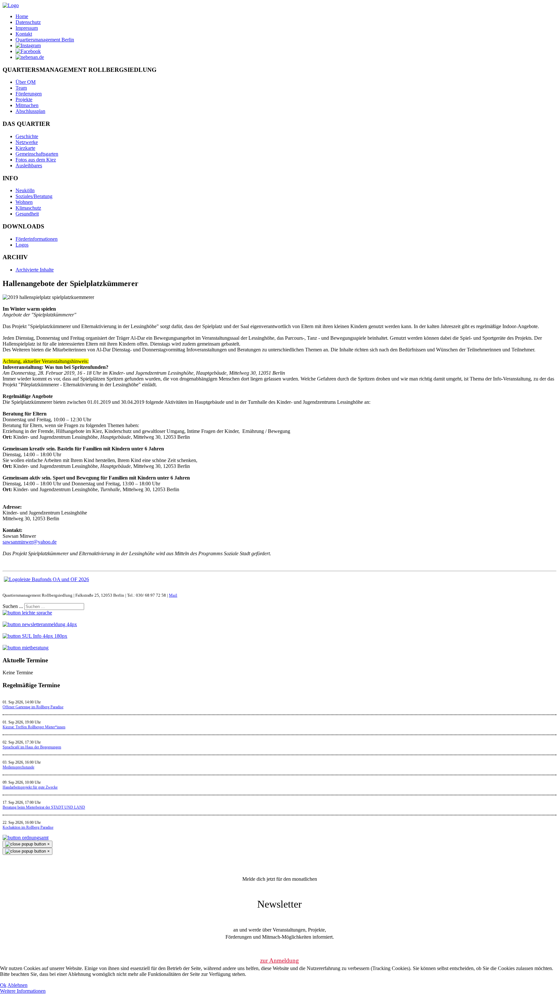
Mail (173, 595)
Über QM (26, 82)
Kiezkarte (25, 148)
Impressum (27, 28)
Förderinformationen (37, 239)
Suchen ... (13, 606)
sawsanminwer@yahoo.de (30, 542)
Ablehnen (17, 985)
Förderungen (29, 93)
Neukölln (25, 190)
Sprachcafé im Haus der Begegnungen (32, 747)
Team (21, 88)
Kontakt (24, 34)
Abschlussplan (30, 111)
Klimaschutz (28, 208)
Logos (22, 245)
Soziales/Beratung (34, 196)
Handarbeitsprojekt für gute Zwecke (30, 787)
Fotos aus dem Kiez (36, 159)
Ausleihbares (29, 165)
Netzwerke (27, 142)
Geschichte (27, 136)
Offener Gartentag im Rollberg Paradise (33, 707)
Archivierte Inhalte (35, 269)
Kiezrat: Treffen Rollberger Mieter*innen (34, 727)
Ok (3, 985)
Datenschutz (28, 22)
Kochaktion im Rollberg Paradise (28, 827)
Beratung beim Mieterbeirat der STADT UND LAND (44, 807)
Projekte (24, 99)
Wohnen (24, 202)
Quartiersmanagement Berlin (45, 39)
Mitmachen (27, 105)
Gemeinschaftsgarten (37, 154)
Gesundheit (27, 213)
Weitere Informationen (23, 991)
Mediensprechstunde (18, 767)
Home (22, 16)
